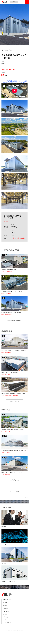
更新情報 (5, 614)
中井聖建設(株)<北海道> (8, 69)
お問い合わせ (6, 617)
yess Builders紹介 (7, 599)
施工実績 (5, 602)
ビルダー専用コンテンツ (8, 622)
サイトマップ (6, 619)
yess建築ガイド (6, 611)
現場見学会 (5, 608)
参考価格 (5, 605)
